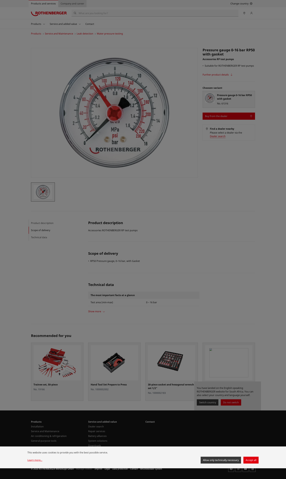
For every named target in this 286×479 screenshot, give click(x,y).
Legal (107, 468)
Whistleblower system (151, 468)
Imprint (98, 468)
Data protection (120, 468)
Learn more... (34, 460)
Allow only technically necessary (221, 460)
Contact (134, 468)
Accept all (251, 460)
